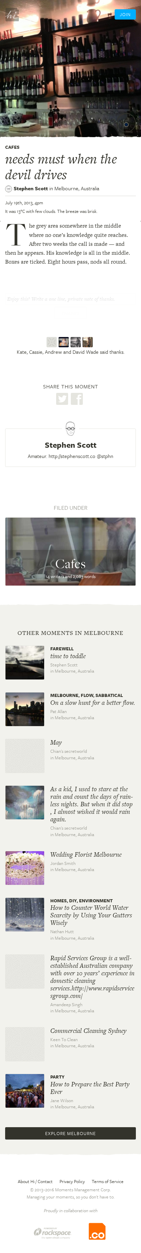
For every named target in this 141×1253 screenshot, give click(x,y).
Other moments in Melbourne (70, 633)
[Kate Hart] (53, 342)
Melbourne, (76, 188)
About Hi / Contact (35, 1181)
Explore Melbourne (70, 1133)
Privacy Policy (72, 1181)
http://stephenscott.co (72, 456)
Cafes (12, 147)
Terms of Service (108, 1181)
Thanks (70, 313)
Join (125, 14)
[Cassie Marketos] (64, 342)
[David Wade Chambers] (88, 342)
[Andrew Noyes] (76, 342)
